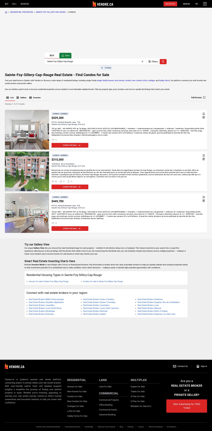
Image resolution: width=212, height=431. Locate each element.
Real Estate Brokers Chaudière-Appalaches (46, 302)
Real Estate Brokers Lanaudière (41, 305)
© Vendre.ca (171, 427)
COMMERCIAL (109, 393)
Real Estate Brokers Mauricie (149, 308)
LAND (103, 380)
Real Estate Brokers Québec (94, 314)
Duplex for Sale (138, 386)
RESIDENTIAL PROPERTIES (21, 12)
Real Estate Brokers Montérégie (42, 311)
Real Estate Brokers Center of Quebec (98, 299)
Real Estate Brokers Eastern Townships (99, 302)
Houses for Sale (74, 386)
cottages (151, 80)
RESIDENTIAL (76, 380)
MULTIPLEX (139, 380)
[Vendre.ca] (16, 366)
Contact (141, 427)
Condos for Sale (74, 396)
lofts (145, 80)
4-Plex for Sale (138, 396)
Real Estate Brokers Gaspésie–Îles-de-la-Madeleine (159, 302)
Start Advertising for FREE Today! (186, 406)
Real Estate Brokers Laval (148, 305)
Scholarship (89, 427)
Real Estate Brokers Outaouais (41, 314)
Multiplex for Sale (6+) (141, 406)
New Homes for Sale (76, 391)
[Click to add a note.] (204, 117)
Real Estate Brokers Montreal (95, 311)
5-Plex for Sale (138, 401)
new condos (137, 80)
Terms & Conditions (155, 427)
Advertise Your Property (106, 427)
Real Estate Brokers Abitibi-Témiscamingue (46, 299)
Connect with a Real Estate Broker (48, 427)
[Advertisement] (105, 34)
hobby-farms (164, 80)
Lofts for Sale (73, 411)
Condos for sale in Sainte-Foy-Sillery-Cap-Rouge (103, 281)
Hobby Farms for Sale (77, 416)
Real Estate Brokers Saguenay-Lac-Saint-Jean (156, 314)
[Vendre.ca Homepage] (6, 12)
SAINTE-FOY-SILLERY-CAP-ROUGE (51, 12)
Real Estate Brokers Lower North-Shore (45, 308)
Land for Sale (105, 386)
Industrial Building (107, 414)
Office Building (106, 405)
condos (128, 80)
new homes (119, 80)
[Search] (163, 61)
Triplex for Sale (138, 391)
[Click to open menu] (204, 3)
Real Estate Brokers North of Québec (153, 311)
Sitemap (130, 427)
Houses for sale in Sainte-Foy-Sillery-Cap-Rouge (48, 281)
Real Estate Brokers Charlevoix (150, 299)
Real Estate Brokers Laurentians (96, 305)
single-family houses (105, 80)
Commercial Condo (108, 409)
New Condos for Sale (77, 401)
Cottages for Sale (75, 406)
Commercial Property (109, 400)
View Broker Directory (72, 427)
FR (197, 4)
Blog (121, 427)
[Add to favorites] (204, 114)
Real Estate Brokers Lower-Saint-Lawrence (101, 308)
